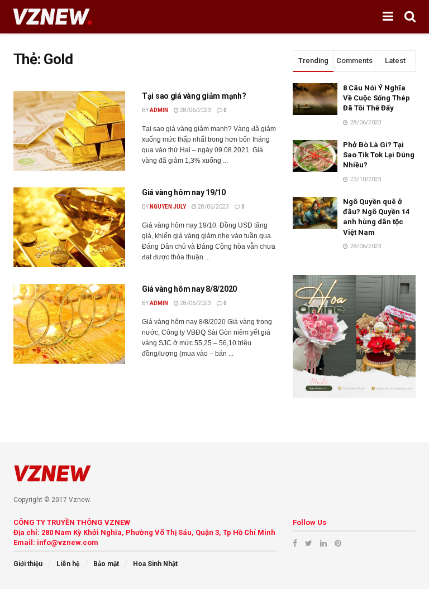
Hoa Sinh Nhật (155, 564)
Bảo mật (106, 564)
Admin (159, 110)
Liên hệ (67, 564)
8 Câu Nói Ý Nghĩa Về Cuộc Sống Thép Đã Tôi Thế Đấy (376, 98)
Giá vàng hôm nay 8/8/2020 (189, 288)
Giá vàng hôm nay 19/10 (184, 192)
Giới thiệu (27, 564)
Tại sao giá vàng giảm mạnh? (194, 95)
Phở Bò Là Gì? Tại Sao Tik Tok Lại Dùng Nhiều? (378, 155)
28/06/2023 (195, 110)
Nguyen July (168, 207)
